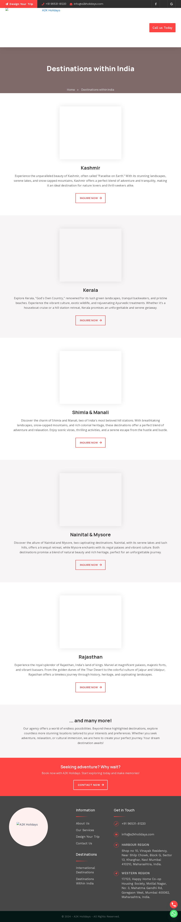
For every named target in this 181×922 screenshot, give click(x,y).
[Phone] (174, 904)
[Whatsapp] (174, 914)
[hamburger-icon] (142, 28)
